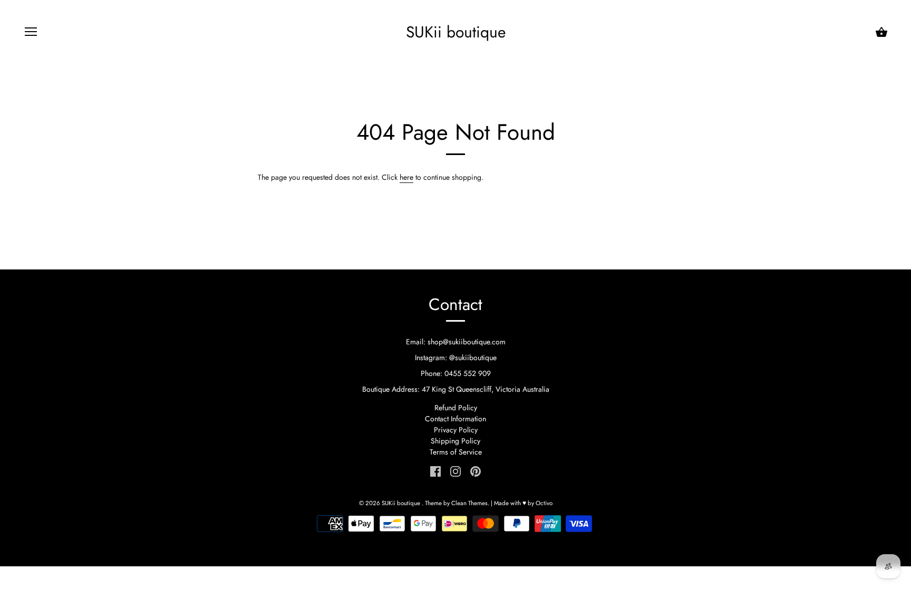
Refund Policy (455, 407)
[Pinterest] (475, 470)
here (406, 177)
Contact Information (455, 418)
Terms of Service (456, 452)
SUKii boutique (456, 32)
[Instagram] (455, 470)
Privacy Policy (456, 429)
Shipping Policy (455, 441)
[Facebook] (435, 470)
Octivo (544, 503)
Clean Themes (469, 503)
